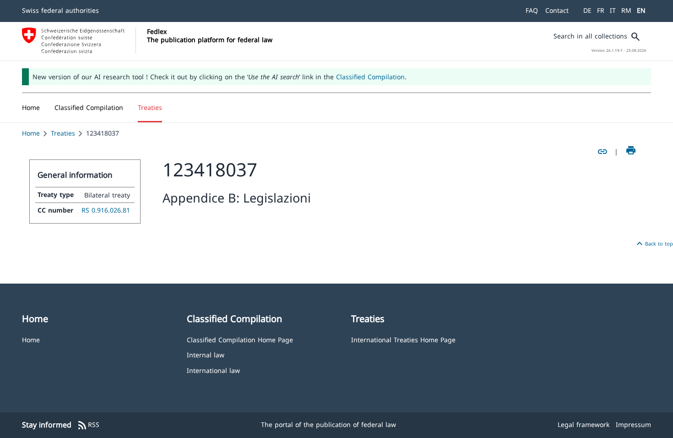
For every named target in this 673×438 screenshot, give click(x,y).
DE (587, 10)
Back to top (653, 243)
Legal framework (583, 424)
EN (641, 10)
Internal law (205, 354)
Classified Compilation (370, 76)
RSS (88, 425)
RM (626, 10)
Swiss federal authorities (60, 10)
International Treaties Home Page (403, 339)
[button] (88, 107)
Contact (557, 10)
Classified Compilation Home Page (240, 339)
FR (600, 10)
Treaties (63, 133)
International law (213, 370)
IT (613, 10)
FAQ (532, 10)
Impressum (633, 424)
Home (31, 133)
